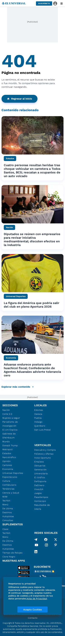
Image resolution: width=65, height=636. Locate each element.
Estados (6, 453)
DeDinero (39, 485)
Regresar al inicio (21, 98)
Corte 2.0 (7, 414)
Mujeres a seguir (11, 418)
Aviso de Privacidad (37, 598)
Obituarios (39, 465)
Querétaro (39, 426)
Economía (7, 469)
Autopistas (8, 516)
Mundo (6, 441)
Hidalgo (38, 422)
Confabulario (9, 485)
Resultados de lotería (42, 507)
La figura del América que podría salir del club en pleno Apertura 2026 (31, 304)
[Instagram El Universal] (46, 545)
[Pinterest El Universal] (55, 545)
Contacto (32, 618)
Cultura (6, 481)
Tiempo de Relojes (12, 552)
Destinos (7, 512)
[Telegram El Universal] (35, 539)
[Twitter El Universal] (55, 539)
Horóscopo (40, 501)
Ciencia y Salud (10, 493)
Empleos (39, 461)
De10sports (40, 481)
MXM (5, 496)
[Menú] (61, 3)
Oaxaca (38, 414)
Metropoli (7, 449)
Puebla (38, 418)
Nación (6, 410)
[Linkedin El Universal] (35, 551)
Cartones (7, 465)
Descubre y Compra (45, 450)
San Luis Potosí (42, 429)
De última (7, 508)
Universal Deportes (12, 473)
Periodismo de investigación (10, 424)
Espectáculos (9, 477)
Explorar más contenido (16, 386)
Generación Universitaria (41, 471)
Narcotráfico (9, 457)
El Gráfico (39, 477)
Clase (5, 529)
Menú (5, 504)
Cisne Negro (8, 556)
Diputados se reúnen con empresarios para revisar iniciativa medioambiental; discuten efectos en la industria (32, 239)
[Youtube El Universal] (36, 545)
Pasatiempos (41, 497)
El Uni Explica (10, 429)
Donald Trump (10, 445)
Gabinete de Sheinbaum (9, 435)
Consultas (7, 520)
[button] (44, 3)
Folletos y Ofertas (44, 454)
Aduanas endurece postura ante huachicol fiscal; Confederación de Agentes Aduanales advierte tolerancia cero (32, 370)
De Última (7, 541)
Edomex (38, 410)
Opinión (6, 461)
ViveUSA (38, 489)
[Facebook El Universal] (45, 539)
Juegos (38, 493)
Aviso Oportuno (42, 458)
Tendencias (8, 489)
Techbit (6, 500)
